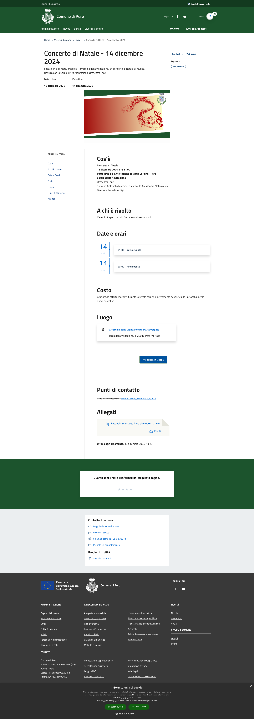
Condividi (176, 54)
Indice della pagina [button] (56, 154)
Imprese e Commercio (95, 629)
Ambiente (132, 629)
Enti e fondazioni (49, 629)
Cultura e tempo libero (95, 618)
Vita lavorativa (91, 624)
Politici (44, 634)
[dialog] (127, 701)
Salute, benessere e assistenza (143, 634)
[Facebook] (176, 16)
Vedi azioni (191, 54)
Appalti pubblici (91, 634)
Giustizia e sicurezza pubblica (142, 618)
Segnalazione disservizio (96, 666)
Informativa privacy (137, 666)
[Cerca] (209, 16)
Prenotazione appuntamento (98, 660)
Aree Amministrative (51, 618)
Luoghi (174, 638)
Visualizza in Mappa (153, 359)
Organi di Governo (50, 613)
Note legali (133, 671)
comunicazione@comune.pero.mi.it (138, 398)
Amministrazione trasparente (142, 660)
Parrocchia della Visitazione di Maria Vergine (133, 330)
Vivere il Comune (63, 40)
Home (47, 40)
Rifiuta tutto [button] (139, 706)
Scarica (157, 430)
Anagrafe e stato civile (95, 613)
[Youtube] (184, 16)
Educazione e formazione (140, 613)
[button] (127, 713)
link (155, 700)
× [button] (251, 686)
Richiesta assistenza (94, 676)
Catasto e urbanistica (94, 639)
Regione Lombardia (50, 4)
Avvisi (174, 624)
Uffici (43, 624)
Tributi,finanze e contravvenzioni (144, 623)
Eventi (79, 40)
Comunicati (176, 618)
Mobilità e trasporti (93, 645)
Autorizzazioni (135, 639)
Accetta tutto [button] (115, 707)
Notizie (174, 613)
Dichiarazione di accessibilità (142, 676)
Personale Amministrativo (54, 639)
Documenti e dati (49, 645)
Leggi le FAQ (90, 671)
